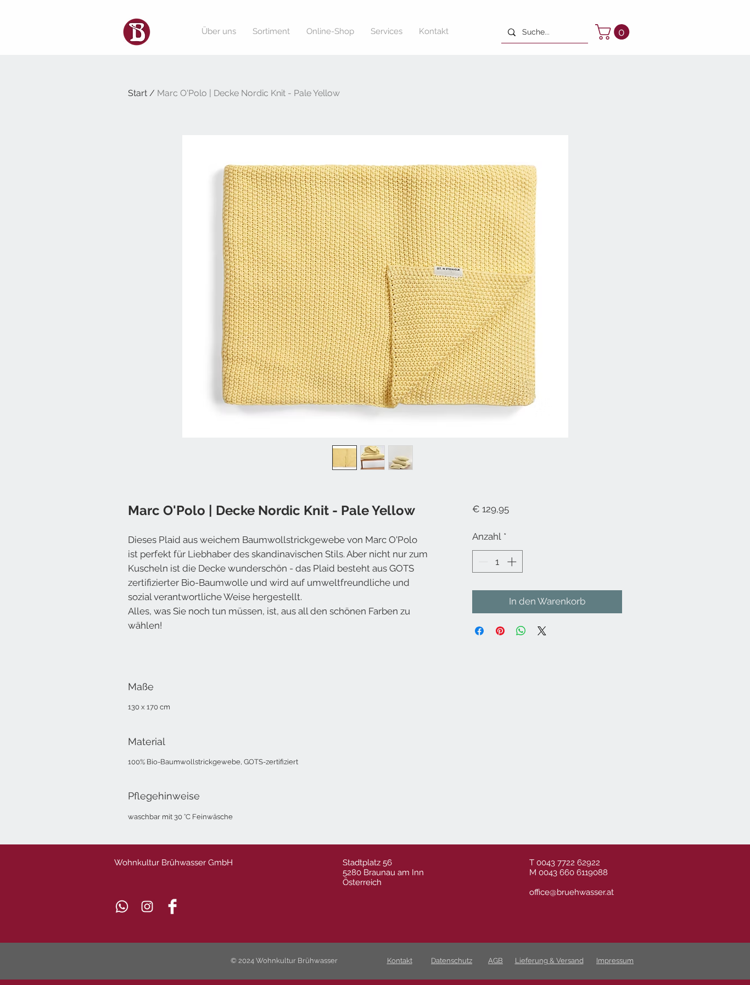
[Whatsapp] (122, 906)
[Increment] (513, 562)
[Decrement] (482, 562)
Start (137, 93)
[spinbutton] (497, 562)
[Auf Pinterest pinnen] (500, 630)
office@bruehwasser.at (571, 892)
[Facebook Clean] (172, 906)
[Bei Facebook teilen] (479, 630)
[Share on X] (541, 630)
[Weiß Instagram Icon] (147, 906)
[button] (614, 32)
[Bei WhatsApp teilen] (521, 630)
